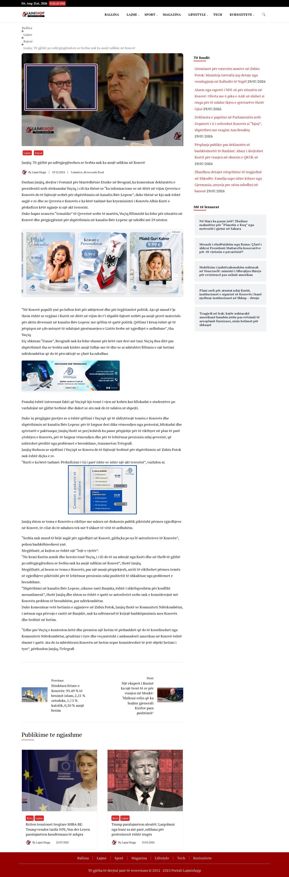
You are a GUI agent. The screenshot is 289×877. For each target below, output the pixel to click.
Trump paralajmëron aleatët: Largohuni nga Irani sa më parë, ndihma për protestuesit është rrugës (143, 829)
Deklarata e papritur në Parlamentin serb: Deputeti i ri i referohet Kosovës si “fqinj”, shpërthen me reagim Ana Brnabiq (228, 123)
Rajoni (38, 153)
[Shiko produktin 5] (154, 262)
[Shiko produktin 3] (50, 262)
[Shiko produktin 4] (102, 262)
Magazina (172, 14)
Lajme (132, 14)
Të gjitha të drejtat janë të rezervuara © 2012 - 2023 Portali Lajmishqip (144, 870)
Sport (149, 14)
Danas (47, 341)
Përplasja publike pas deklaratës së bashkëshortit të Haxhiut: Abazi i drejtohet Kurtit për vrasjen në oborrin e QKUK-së (229, 151)
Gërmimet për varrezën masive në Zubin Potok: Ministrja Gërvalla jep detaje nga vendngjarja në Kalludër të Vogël (227, 75)
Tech (217, 14)
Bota (30, 818)
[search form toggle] (263, 14)
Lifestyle (197, 14)
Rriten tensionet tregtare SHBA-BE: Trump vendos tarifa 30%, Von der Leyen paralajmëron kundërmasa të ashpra (58, 829)
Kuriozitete (241, 14)
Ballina (112, 14)
